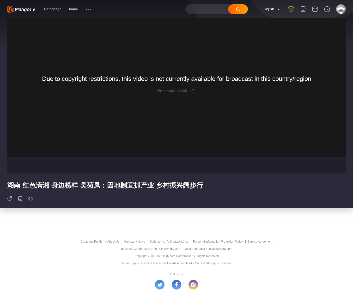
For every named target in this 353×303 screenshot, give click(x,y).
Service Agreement (260, 241)
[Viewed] (327, 12)
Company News (134, 241)
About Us (113, 241)
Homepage (52, 9)
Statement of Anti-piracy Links (169, 241)
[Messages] (315, 12)
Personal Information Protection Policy (218, 241)
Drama (72, 9)
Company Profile (92, 241)
